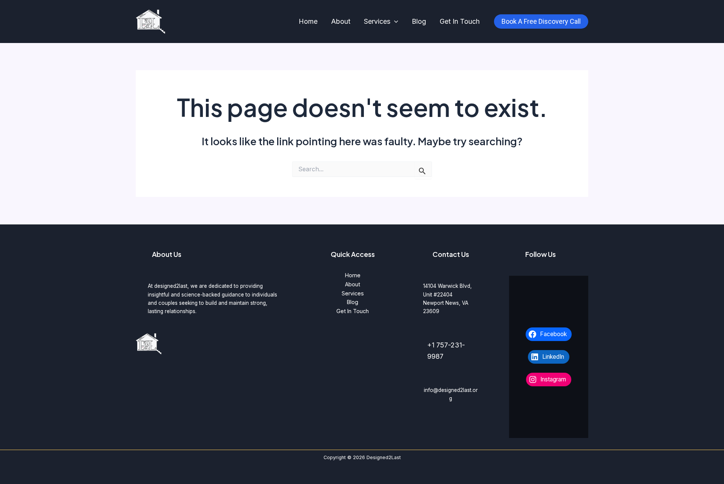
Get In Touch (460, 21)
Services (377, 21)
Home (308, 21)
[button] (394, 21)
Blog (419, 21)
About (340, 21)
